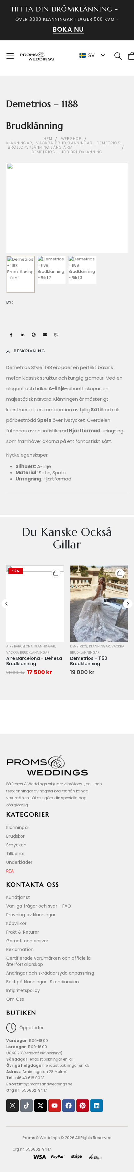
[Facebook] (68, 1105)
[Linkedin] (96, 1105)
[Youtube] (54, 1105)
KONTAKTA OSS (32, 885)
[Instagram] (12, 1105)
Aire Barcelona (19, 646)
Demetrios (78, 646)
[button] (118, 56)
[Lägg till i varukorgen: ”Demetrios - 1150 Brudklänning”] (119, 573)
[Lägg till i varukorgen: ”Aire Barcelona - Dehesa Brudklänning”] (55, 573)
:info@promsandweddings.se (39, 1084)
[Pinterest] (82, 1105)
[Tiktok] (26, 1105)
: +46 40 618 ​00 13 (25, 1077)
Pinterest (34, 335)
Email (45, 335)
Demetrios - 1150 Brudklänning (88, 661)
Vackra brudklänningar (28, 652)
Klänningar (44, 646)
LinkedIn (22, 335)
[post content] (35, 604)
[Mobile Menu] (12, 56)
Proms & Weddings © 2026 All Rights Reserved (67, 1138)
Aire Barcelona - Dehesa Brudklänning (34, 661)
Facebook (11, 335)
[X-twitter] (40, 1105)
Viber (56, 335)
